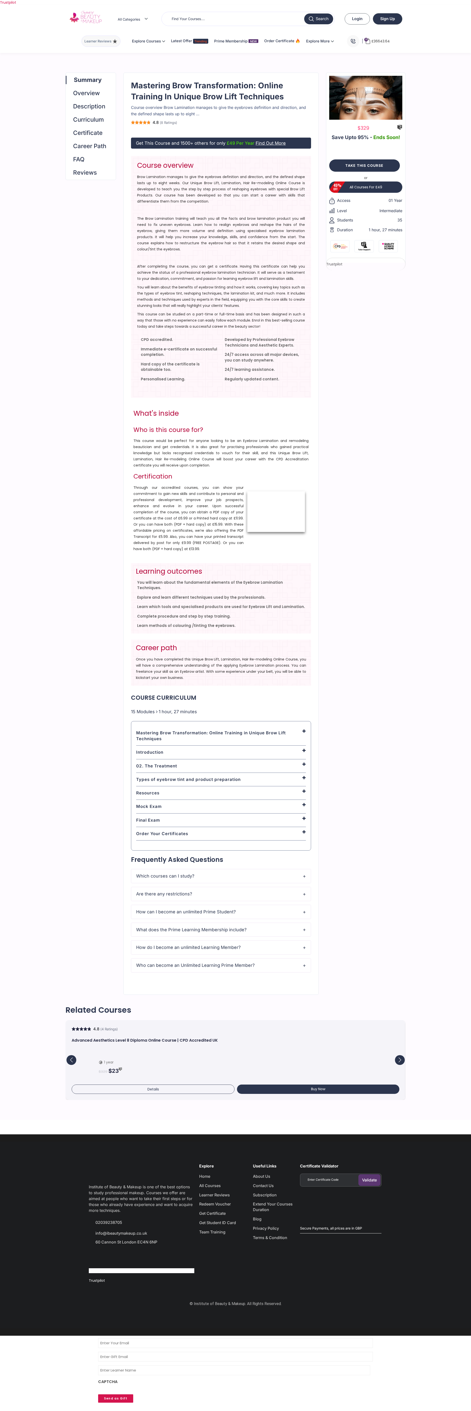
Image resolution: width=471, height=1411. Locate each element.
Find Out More (271, 143)
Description (89, 106)
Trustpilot (8, 2)
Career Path (89, 146)
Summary (88, 79)
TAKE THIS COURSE (364, 165)
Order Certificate (279, 41)
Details (153, 1089)
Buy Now (318, 1089)
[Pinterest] (147, 1256)
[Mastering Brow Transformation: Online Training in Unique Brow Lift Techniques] (365, 97)
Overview (86, 93)
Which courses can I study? (165, 876)
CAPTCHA (108, 1382)
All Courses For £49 (366, 187)
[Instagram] (130, 1256)
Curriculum (88, 119)
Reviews (85, 172)
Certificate (88, 132)
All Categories (129, 19)
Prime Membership (235, 41)
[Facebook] (95, 1256)
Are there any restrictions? (164, 893)
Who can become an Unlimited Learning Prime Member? (195, 965)
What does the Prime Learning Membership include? (191, 929)
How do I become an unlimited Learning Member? (188, 947)
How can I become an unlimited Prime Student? (186, 911)
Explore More (318, 41)
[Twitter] (112, 1256)
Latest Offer (182, 41)
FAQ (78, 159)
